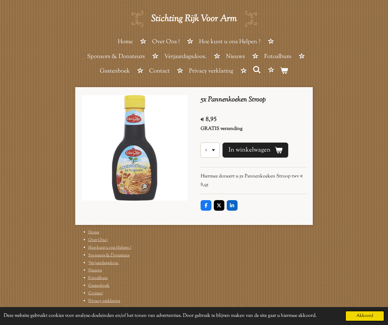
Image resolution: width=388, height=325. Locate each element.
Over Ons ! (98, 240)
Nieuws (95, 270)
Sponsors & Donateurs (108, 255)
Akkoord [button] (364, 316)
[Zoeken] (257, 70)
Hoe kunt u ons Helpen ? (109, 248)
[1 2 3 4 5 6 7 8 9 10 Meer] (210, 150)
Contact (95, 293)
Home (93, 232)
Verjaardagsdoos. (103, 263)
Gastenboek (99, 286)
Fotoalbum (98, 278)
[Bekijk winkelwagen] (284, 71)
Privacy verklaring (104, 301)
